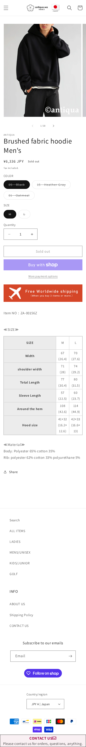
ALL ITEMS (17, 531)
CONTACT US (19, 626)
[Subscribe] (70, 656)
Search (15, 520)
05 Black (19, 185)
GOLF (14, 574)
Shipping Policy (21, 615)
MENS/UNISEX (20, 552)
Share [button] (13, 472)
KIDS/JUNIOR (20, 563)
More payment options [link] (43, 276)
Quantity (10, 225)
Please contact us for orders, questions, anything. (43, 741)
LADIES (15, 541)
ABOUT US (17, 604)
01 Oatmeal (22, 196)
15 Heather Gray (54, 185)
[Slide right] (53, 126)
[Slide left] (32, 126)
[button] (6, 8)
